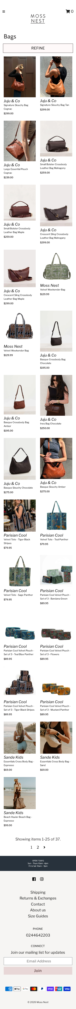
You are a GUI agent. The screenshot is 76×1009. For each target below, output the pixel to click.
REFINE (38, 48)
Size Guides (38, 916)
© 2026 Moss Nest (38, 1002)
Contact (38, 904)
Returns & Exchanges (38, 898)
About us (38, 910)
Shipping (38, 892)
